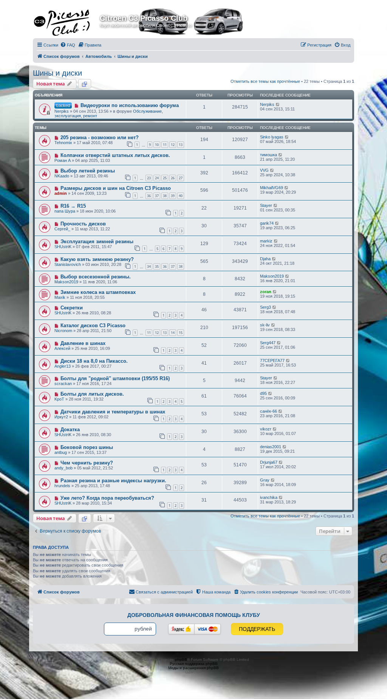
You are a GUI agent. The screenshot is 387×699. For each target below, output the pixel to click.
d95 (263, 393)
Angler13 (62, 366)
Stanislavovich (67, 264)
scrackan (63, 383)
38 (165, 195)
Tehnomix (63, 142)
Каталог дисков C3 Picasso (92, 325)
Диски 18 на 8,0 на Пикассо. (94, 361)
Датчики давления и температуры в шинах (112, 412)
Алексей (62, 348)
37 (157, 195)
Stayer (266, 205)
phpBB (181, 659)
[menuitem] (67, 45)
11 (165, 144)
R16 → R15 (73, 206)
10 (157, 144)
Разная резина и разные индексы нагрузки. (113, 480)
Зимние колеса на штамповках (98, 292)
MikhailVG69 (271, 187)
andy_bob (63, 468)
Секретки (71, 308)
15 (181, 332)
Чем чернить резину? (86, 463)
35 (157, 266)
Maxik (59, 297)
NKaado (61, 176)
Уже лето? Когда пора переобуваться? (107, 498)
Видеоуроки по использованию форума (129, 105)
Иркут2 (61, 417)
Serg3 (265, 307)
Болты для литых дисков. (92, 394)
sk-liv (265, 325)
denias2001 (270, 446)
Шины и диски (57, 73)
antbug (60, 452)
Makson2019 (66, 282)
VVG (264, 170)
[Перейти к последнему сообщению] (278, 104)
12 (173, 144)
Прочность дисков (83, 224)
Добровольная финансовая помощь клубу (193, 615)
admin (60, 193)
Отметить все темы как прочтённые (265, 81)
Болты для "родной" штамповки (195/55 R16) (115, 378)
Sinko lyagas (271, 137)
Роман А (62, 160)
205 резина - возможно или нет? (99, 137)
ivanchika (268, 497)
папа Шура (64, 211)
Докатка (70, 429)
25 (165, 178)
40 (181, 195)
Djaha (265, 258)
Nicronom (63, 330)
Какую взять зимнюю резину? (97, 259)
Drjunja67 (268, 462)
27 (181, 178)
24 (157, 178)
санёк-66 (268, 411)
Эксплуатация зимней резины (96, 241)
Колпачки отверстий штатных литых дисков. (115, 155)
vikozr (265, 429)
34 (149, 266)
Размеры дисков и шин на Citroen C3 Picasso (115, 188)
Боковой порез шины (86, 447)
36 (149, 195)
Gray (264, 480)
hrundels (62, 485)
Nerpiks (61, 111)
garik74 (267, 223)
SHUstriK (62, 246)
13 (181, 144)
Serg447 (268, 342)
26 (173, 178)
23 (149, 178)
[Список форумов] (67, 20)
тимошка (268, 154)
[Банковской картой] (207, 629)
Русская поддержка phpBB (194, 664)
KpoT (59, 399)
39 (173, 195)
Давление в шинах (82, 343)
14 (173, 332)
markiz (266, 241)
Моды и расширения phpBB (193, 668)
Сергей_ (62, 229)
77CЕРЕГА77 (272, 360)
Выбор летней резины (87, 171)
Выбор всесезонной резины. (95, 277)
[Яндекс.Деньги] (181, 629)
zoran (265, 291)
